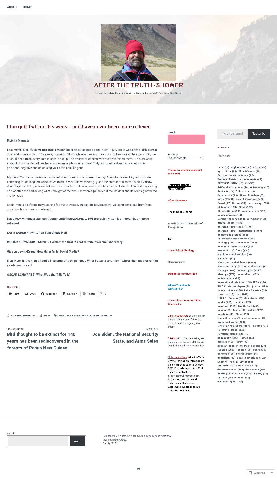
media (224, 302)
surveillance (246, 365)
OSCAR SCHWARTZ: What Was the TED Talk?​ (39, 275)
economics (246, 242)
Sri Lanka (225, 365)
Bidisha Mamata (18, 140)
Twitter (25, 177)
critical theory (230, 222)
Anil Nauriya (227, 175)
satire (259, 349)
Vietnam (242, 377)
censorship (258, 203)
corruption (256, 219)
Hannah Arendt (255, 266)
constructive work (230, 215)
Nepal (242, 314)
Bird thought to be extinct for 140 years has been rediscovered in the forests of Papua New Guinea (42, 339)
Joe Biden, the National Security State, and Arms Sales (125, 336)
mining (224, 310)
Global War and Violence (236, 262)
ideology (226, 274)
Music (239, 310)
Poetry (241, 341)
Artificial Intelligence (233, 187)
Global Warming (230, 266)
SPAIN (246, 361)
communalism (254, 211)
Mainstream (254, 298)
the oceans (255, 369)
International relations (234, 282)
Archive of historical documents (239, 179)
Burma (239, 203)
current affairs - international (239, 230)
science (226, 353)
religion (225, 349)
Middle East (248, 306)
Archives (173, 154)
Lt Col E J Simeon (229, 298)
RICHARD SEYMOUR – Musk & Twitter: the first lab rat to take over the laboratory (64, 242)
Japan (244, 286)
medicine (242, 302)
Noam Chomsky (229, 318)
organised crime (231, 322)
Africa (259, 167)
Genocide (226, 258)
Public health (255, 345)
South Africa (227, 361)
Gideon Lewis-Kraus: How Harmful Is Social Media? (43, 251)
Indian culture (228, 278)
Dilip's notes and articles (236, 238)
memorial (226, 306)
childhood (227, 207)
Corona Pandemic (231, 219)
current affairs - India (235, 226)
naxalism (225, 314)
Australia (225, 191)
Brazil (224, 203)
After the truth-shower (138, 85)
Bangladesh (227, 195)
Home (27, 7)
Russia (244, 349)
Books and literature (247, 199)
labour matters (230, 290)
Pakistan (259, 326)
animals (246, 175)
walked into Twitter (51, 150)
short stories (247, 353)
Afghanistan (241, 167)
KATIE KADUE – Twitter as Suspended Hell (37, 233)
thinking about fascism (234, 373)
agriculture (227, 171)
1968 (223, 167)
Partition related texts (233, 333)
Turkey (261, 373)
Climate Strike (228, 211)
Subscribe (259, 133)
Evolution (225, 250)
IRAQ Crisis (226, 286)
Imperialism (248, 274)
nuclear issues (254, 318)
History (226, 270)
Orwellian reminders (72, 315)
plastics (225, 341)
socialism (226, 357)
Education (227, 246)
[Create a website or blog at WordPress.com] (138, 469)
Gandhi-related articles (234, 254)
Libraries (225, 294)
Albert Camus (249, 171)
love (242, 294)
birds (223, 199)
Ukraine (225, 377)
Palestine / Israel (231, 329)
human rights (249, 270)
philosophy (227, 337)
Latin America (255, 290)
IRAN (260, 282)
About (12, 7)
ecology (225, 242)
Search (172, 132)
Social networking (99, 315)
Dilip (47, 315)
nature (255, 310)
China (245, 207)
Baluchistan (245, 191)
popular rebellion (230, 345)
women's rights (230, 381)
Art (249, 183)
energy (245, 246)
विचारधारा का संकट (176, 262)
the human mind (230, 369)
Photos (247, 337)
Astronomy (259, 187)
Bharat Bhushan (252, 195)
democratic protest (232, 234)
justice (260, 286)
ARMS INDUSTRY (230, 183)
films (242, 250)
